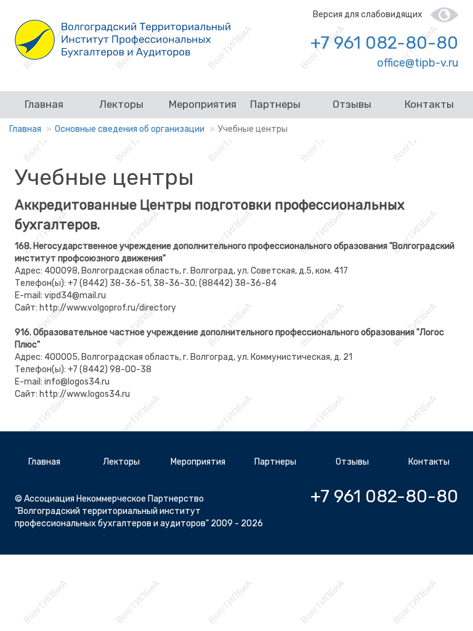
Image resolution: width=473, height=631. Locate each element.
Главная (44, 104)
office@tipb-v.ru (417, 63)
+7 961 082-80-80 (384, 43)
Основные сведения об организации (129, 129)
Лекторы (121, 104)
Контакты (429, 104)
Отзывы (352, 104)
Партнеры (275, 104)
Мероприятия (202, 104)
